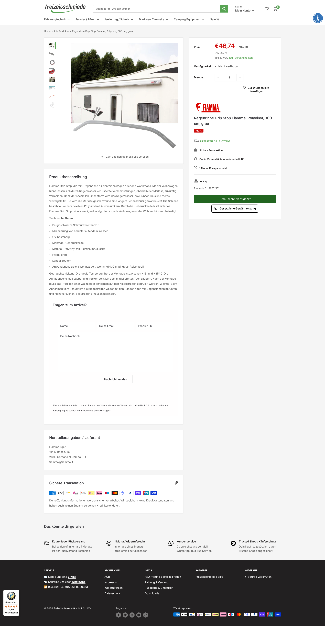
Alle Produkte (61, 31)
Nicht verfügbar (213, 90)
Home (47, 31)
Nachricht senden (115, 379)
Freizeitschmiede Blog (209, 576)
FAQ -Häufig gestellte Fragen (163, 576)
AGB (107, 576)
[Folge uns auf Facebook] (118, 615)
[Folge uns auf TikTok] (145, 615)
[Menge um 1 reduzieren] (218, 77)
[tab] (113, 303)
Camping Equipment (187, 19)
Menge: (199, 77)
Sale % (214, 19)
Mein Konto (243, 10)
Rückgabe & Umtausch (159, 587)
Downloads (152, 593)
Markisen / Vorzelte (151, 19)
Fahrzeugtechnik (55, 19)
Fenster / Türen (85, 19)
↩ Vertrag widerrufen (258, 576)
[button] (235, 199)
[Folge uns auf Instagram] (132, 615)
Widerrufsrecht (113, 587)
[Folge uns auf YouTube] (138, 615)
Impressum (111, 582)
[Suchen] (224, 9)
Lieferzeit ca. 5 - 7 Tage (215, 141)
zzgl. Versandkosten (241, 57)
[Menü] (17, 592)
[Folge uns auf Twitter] (125, 615)
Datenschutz (112, 593)
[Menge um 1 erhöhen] (240, 77)
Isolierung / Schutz (117, 19)
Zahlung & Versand (156, 582)
